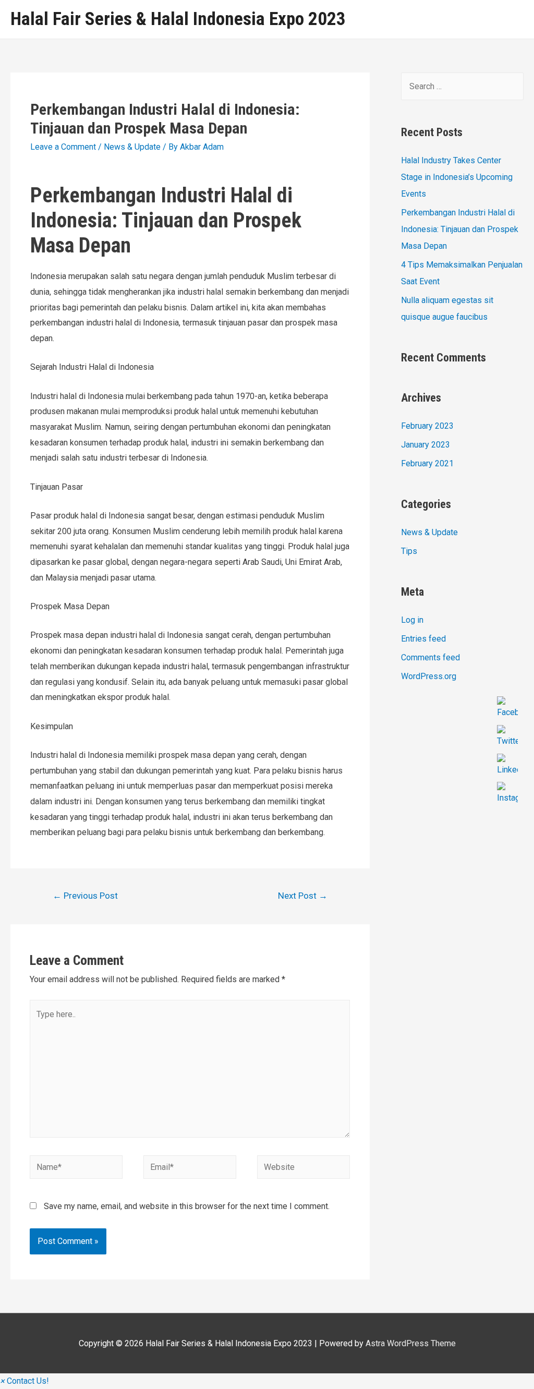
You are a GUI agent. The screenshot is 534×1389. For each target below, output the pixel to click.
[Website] (303, 1169)
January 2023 (425, 445)
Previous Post (85, 895)
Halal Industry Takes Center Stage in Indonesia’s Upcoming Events (457, 177)
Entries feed (423, 639)
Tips (409, 551)
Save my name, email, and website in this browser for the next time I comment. (187, 1206)
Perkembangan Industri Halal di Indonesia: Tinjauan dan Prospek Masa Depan (459, 229)
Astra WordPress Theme (411, 1343)
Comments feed (430, 657)
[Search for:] (462, 86)
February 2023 (427, 426)
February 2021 (427, 463)
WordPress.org (428, 676)
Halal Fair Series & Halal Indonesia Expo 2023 (178, 19)
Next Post (302, 895)
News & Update (132, 147)
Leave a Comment (63, 147)
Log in (412, 620)
